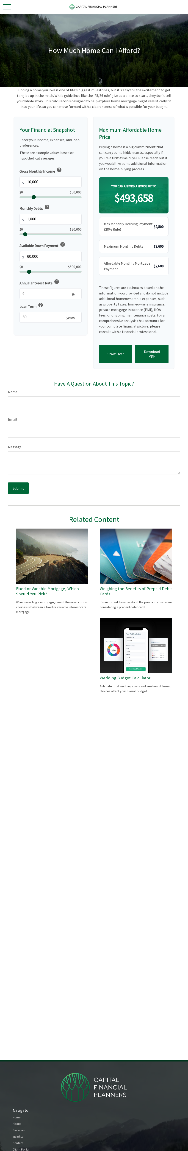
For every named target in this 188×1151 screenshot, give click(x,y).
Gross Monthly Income (40, 170)
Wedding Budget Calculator (125, 678)
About (17, 1124)
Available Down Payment (42, 245)
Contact (18, 1143)
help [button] (59, 170)
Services (19, 1130)
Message (15, 447)
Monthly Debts (34, 207)
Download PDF (152, 353)
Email (12, 419)
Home (17, 1117)
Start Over (116, 354)
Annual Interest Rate (39, 282)
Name (12, 391)
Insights (18, 1136)
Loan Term (31, 305)
